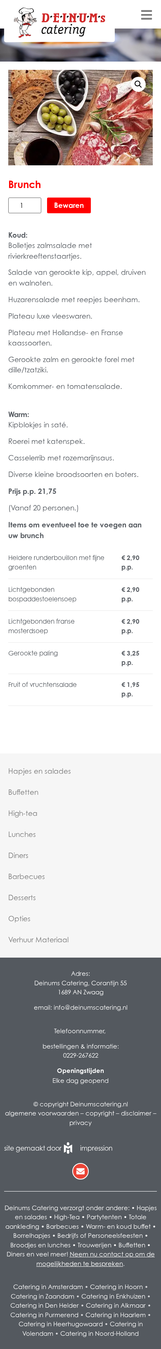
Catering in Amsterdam (48, 1286)
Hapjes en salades (39, 771)
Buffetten (23, 792)
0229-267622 (80, 1055)
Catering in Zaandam (42, 1296)
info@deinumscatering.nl (91, 1007)
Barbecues (26, 876)
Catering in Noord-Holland (99, 1333)
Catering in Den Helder (44, 1305)
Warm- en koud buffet (118, 1226)
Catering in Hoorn (116, 1286)
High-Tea (67, 1216)
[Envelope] (80, 1171)
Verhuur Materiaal (38, 940)
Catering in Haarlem (115, 1314)
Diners (18, 855)
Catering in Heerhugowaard (61, 1324)
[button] (138, 84)
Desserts (22, 898)
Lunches (22, 834)
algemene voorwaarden (42, 1113)
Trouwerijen (94, 1245)
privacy (80, 1122)
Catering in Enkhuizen (113, 1296)
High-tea (23, 813)
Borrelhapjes (31, 1235)
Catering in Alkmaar (116, 1305)
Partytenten (104, 1216)
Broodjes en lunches (40, 1245)
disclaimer (136, 1113)
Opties (19, 919)
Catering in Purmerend (44, 1314)
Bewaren (69, 205)
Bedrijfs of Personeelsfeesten (100, 1235)
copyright (99, 1113)
